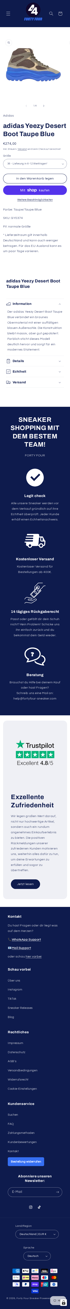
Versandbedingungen (22, 1070)
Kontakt (13, 1151)
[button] (8, 13)
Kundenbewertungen (22, 1142)
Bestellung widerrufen (26, 1161)
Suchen (13, 1114)
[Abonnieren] (57, 1192)
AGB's (12, 1061)
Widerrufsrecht (18, 1079)
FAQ (11, 1124)
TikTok (12, 998)
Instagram (15, 989)
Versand (22, 149)
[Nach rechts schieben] (43, 106)
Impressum (15, 1043)
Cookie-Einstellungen (22, 1088)
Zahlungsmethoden (21, 1132)
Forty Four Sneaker (28, 1298)
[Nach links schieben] (26, 106)
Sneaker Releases (20, 1008)
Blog (11, 1017)
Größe (7, 155)
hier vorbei (34, 956)
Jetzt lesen (25, 884)
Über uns (14, 980)
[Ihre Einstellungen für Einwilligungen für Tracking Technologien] (63, 1302)
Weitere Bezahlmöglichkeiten (35, 200)
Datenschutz (16, 1052)
